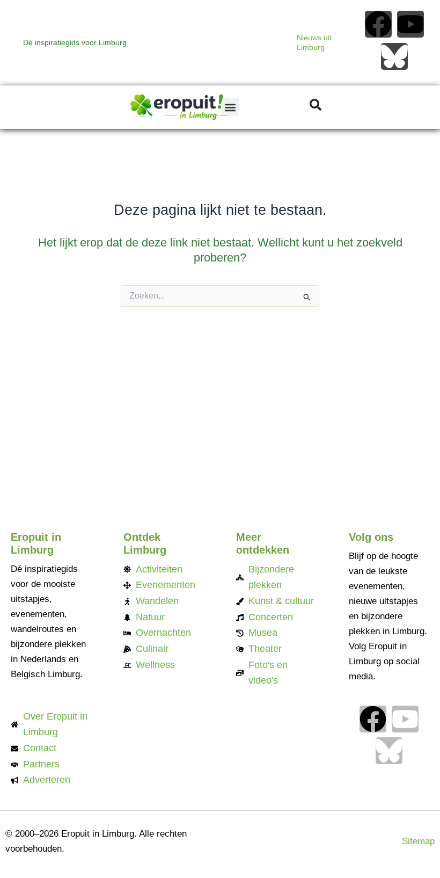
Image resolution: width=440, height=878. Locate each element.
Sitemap (418, 841)
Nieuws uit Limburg (314, 42)
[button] (230, 107)
